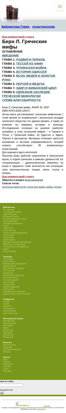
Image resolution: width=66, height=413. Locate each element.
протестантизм (10, 313)
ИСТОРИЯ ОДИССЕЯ (31, 71)
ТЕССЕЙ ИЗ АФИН (29, 63)
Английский (9, 321)
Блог (5, 359)
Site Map (7, 371)
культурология (43, 26)
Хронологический (12, 349)
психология (9, 235)
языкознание (9, 251)
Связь (6, 369)
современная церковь (14, 291)
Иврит (6, 328)
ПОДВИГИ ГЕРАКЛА (30, 59)
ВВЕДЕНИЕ (10, 55)
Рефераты (8, 364)
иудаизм (7, 306)
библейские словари (13, 268)
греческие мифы (36, 187)
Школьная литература (14, 244)
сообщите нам (41, 409)
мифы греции (54, 187)
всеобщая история (12, 212)
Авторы (7, 352)
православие (9, 311)
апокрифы (8, 259)
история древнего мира (15, 219)
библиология (9, 266)
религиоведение (11, 287)
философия (9, 239)
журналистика (10, 214)
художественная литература (17, 242)
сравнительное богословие (16, 294)
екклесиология (10, 277)
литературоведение (12, 223)
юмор (6, 249)
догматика (8, 273)
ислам (6, 304)
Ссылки (7, 366)
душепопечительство (13, 275)
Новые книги (9, 345)
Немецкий (8, 325)
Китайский (8, 337)
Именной (7, 347)
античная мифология (14, 187)
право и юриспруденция (15, 233)
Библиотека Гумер (15, 26)
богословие (9, 270)
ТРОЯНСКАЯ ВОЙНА (31, 67)
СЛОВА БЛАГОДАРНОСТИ (21, 100)
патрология (8, 284)
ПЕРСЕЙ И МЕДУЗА (30, 83)
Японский (8, 330)
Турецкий (7, 332)
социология (9, 237)
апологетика (9, 261)
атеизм (6, 301)
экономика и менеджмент (16, 246)
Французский (9, 323)
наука (6, 226)
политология (9, 230)
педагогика (8, 228)
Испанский (8, 335)
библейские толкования (15, 263)
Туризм (6, 362)
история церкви (11, 280)
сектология (8, 289)
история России (11, 216)
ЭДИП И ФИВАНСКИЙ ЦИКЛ (36, 88)
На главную (8, 209)
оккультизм (8, 282)
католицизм (9, 308)
